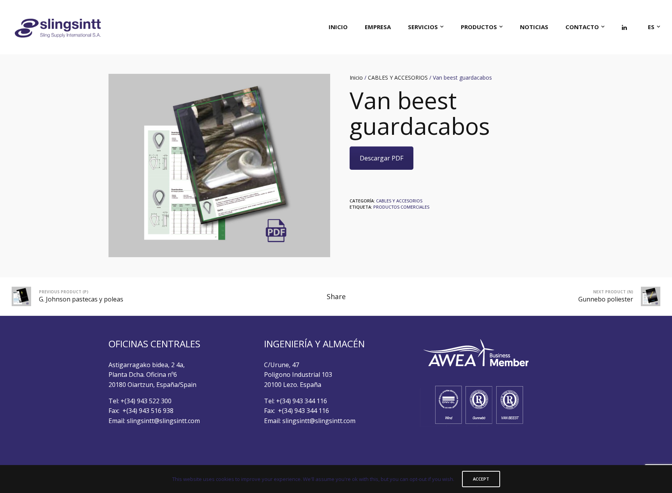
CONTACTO (582, 27)
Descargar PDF (381, 158)
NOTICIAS (534, 27)
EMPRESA (378, 27)
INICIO (338, 27)
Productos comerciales (401, 207)
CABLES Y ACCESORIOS (398, 77)
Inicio (356, 77)
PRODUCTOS (479, 27)
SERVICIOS (423, 27)
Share (336, 296)
